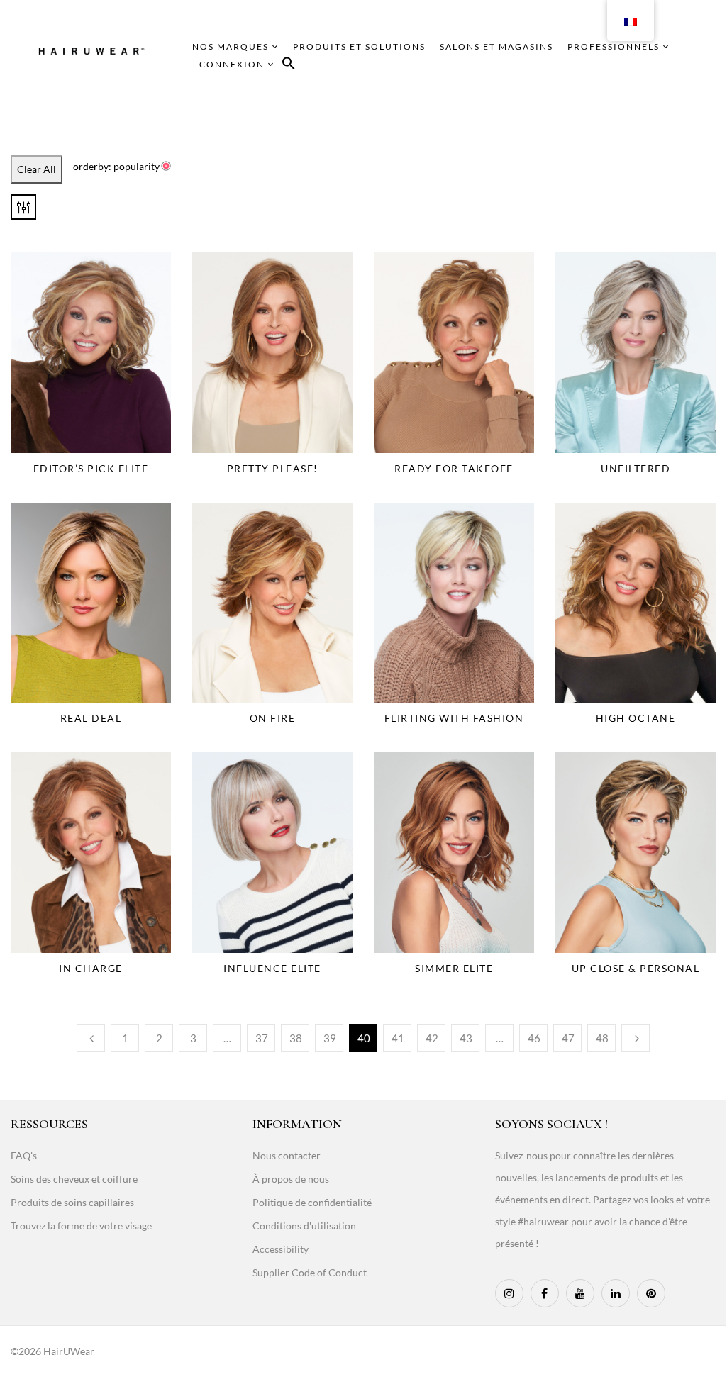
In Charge (91, 968)
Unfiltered (635, 468)
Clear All (36, 169)
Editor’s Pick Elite (91, 468)
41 (398, 1038)
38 (295, 1038)
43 (466, 1038)
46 (534, 1038)
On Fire (273, 718)
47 (568, 1038)
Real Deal (91, 718)
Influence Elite (272, 968)
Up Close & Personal (636, 968)
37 (261, 1038)
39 (329, 1038)
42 (432, 1038)
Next (635, 1038)
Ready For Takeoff (454, 468)
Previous (91, 1038)
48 (602, 1038)
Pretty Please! (272, 468)
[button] (289, 65)
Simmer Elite (454, 968)
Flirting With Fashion (454, 718)
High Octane (636, 718)
